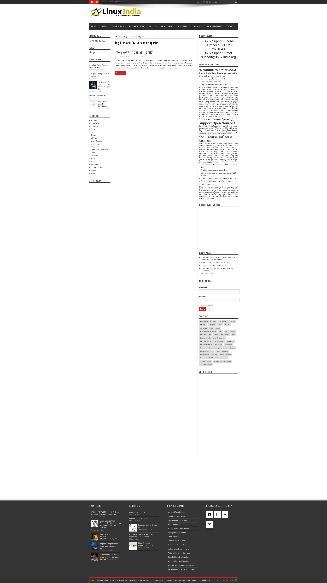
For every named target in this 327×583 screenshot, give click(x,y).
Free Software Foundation (208, 331)
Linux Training (166, 26)
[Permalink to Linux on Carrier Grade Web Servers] (133, 531)
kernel (216, 334)
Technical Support (205, 361)
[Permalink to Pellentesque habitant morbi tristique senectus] (94, 561)
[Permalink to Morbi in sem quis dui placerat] (94, 540)
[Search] (236, 2)
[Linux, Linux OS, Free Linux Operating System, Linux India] (115, 14)
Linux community (205, 338)
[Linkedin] (218, 514)
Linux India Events (214, 26)
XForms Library (226, 361)
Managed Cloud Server (177, 533)
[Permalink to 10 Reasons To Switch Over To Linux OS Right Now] (93, 88)
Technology (95, 164)
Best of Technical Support (208, 321)
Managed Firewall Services (178, 561)
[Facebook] (210, 514)
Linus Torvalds (224, 334)
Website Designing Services (179, 553)
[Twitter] (210, 524)
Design (93, 129)
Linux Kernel (228, 344)
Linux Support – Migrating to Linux (145, 544)
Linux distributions (218, 341)
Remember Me (207, 305)
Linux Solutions (174, 537)
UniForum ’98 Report (138, 518)
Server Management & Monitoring (181, 569)
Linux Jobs (198, 26)
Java (209, 334)
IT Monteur (168, 580)
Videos (93, 170)
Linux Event (230, 341)
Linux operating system (216, 348)
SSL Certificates (174, 524)
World (93, 173)
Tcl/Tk (211, 358)
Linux (233, 334)
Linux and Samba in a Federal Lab (213, 265)
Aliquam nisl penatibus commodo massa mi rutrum (109, 546)
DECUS (227, 324)
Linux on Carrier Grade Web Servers (147, 526)
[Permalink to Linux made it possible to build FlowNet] (93, 108)
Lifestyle (94, 138)
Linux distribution (205, 341)
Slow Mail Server (207, 274)
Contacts (230, 26)
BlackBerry (95, 123)
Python (222, 354)
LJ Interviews (204, 351)
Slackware (203, 358)
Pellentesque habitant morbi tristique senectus (110, 555)
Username (203, 287)
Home (93, 26)
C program (212, 324)
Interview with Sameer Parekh (134, 52)
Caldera (232, 321)
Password (203, 296)
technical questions (221, 358)
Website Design (142, 580)
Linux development (219, 338)
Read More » (120, 73)
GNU (226, 331)
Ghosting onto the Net (97, 95)
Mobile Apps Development (178, 549)
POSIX (218, 351)
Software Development (176, 541)
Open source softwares (99, 150)
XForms (216, 361)
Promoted (94, 156)
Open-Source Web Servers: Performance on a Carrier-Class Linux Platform (110, 524)
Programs (214, 354)
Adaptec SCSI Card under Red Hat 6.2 (215, 263)
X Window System (206, 364)
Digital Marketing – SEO (177, 520)
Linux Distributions (136, 26)
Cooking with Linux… (138, 512)
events (217, 328)
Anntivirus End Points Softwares (181, 565)
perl (212, 351)
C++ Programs (223, 321)
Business (94, 126)
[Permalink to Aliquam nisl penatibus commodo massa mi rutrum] (94, 550)
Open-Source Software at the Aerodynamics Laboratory (120, 2)
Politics (93, 153)
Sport (93, 159)
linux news (203, 348)
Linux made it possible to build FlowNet (103, 104)
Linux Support (183, 26)
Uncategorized (96, 167)
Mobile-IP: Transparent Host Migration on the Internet (141, 535)
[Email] (225, 514)
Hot (92, 132)
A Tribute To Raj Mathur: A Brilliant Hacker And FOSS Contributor (105, 513)
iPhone (93, 135)
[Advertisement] (191, 14)
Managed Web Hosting (176, 512)
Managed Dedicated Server (178, 528)
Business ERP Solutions (177, 545)
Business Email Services (177, 516)
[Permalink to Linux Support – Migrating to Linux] (133, 549)
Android (94, 120)
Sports (93, 161)
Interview (203, 334)
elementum (203, 328)
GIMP (220, 331)
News (93, 147)
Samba (228, 354)
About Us (104, 26)
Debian (220, 324)
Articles (153, 26)
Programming (204, 354)
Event (211, 328)
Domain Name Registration (178, 557)
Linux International (206, 344)
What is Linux (118, 26)
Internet (232, 331)
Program (225, 351)
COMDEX (203, 324)
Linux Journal (218, 344)
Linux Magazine (97, 141)
